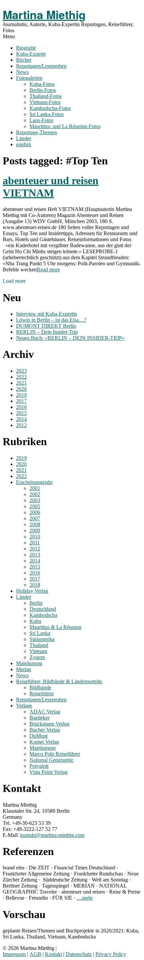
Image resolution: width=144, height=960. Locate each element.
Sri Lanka (39, 633)
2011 (34, 542)
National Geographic (51, 760)
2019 (21, 395)
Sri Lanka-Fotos (46, 114)
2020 (21, 389)
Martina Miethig (44, 14)
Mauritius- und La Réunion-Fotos (64, 126)
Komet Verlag (44, 742)
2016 (21, 407)
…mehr (85, 898)
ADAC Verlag (44, 711)
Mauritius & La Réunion (55, 627)
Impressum (14, 954)
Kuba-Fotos (42, 84)
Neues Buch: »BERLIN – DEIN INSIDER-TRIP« (70, 338)
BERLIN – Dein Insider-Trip (47, 332)
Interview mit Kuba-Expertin (46, 314)
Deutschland (42, 609)
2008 (34, 524)
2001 (34, 488)
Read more (48, 269)
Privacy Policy (110, 954)
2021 (21, 383)
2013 (34, 554)
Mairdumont (29, 663)
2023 (21, 371)
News (22, 72)
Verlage (24, 705)
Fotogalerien (29, 78)
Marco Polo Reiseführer (54, 754)
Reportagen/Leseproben (41, 66)
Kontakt (53, 954)
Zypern (37, 657)
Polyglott (39, 766)
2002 (34, 494)
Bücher (23, 60)
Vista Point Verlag (48, 772)
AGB (35, 954)
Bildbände (40, 687)
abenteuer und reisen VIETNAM (50, 186)
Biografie (26, 48)
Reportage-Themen (36, 132)
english (23, 144)
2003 (34, 500)
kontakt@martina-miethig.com (52, 835)
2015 (21, 413)
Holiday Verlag (32, 591)
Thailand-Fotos (45, 96)
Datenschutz (79, 954)
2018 (34, 585)
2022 (21, 377)
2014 (21, 419)
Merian (23, 669)
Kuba (35, 621)
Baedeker (39, 718)
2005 (34, 506)
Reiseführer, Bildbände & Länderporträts (59, 681)
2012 (21, 425)
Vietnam (38, 651)
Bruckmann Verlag (49, 724)
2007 (34, 518)
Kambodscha (43, 615)
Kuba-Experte (31, 54)
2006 (34, 512)
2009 (34, 530)
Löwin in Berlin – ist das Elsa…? (51, 320)
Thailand (38, 645)
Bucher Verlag (44, 730)
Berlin (36, 603)
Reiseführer (41, 693)
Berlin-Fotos (42, 90)
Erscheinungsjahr (34, 482)
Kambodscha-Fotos (50, 108)
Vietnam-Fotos (45, 102)
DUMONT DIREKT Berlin (46, 326)
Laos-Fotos (41, 120)
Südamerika (42, 639)
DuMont (38, 736)
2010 (34, 536)
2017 (21, 401)
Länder (23, 138)
